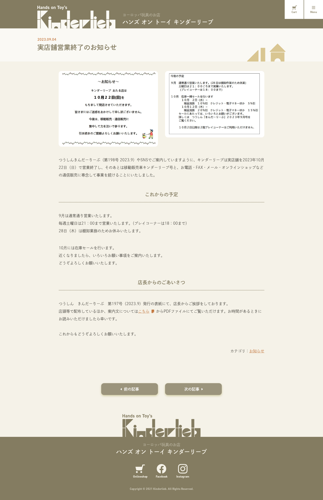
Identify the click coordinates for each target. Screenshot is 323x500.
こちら (143, 311)
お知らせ (256, 350)
